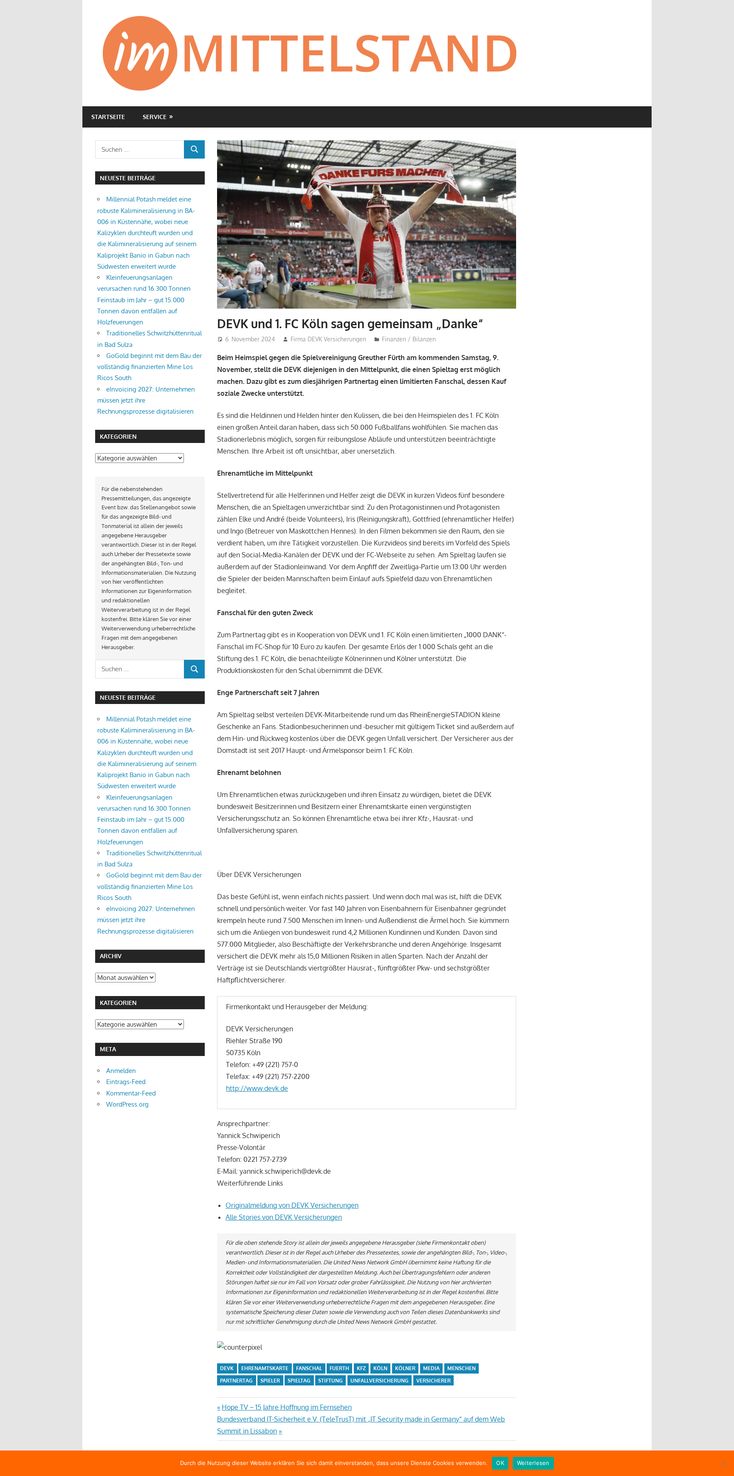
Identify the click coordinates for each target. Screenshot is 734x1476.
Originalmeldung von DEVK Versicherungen (292, 1205)
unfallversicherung (379, 1380)
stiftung (330, 1380)
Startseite (108, 116)
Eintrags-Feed (126, 1082)
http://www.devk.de (257, 1088)
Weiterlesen (533, 1462)
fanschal (309, 1368)
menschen (461, 1368)
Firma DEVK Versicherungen (328, 339)
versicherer (433, 1380)
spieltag (299, 1380)
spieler (270, 1380)
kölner (405, 1368)
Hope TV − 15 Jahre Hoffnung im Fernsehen (286, 1407)
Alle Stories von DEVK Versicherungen (284, 1217)
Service (155, 116)
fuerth (339, 1368)
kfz (361, 1368)
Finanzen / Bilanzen (409, 339)
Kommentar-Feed (131, 1093)
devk (227, 1368)
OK (500, 1462)
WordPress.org (127, 1104)
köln (380, 1368)
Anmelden (121, 1071)
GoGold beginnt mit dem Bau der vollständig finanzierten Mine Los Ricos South (149, 367)
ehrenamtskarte (264, 1368)
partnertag (236, 1380)
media (431, 1368)
